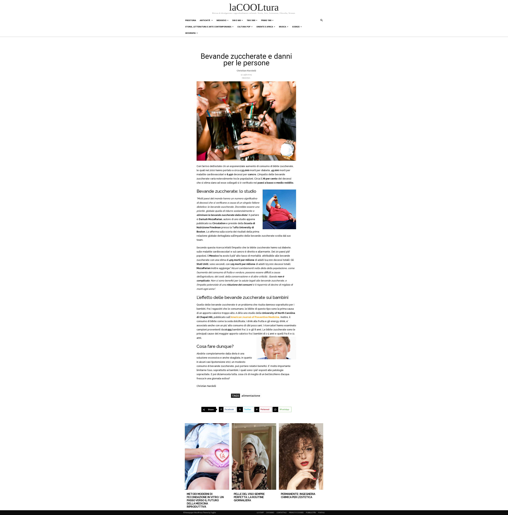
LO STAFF (260, 512)
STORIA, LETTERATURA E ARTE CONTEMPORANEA (208, 26)
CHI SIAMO (270, 512)
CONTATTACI (282, 512)
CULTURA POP (243, 26)
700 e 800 (251, 20)
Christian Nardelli (246, 70)
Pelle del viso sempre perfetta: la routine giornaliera (249, 497)
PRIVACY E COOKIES (296, 512)
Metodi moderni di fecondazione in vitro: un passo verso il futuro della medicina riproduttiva (205, 500)
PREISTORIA (190, 20)
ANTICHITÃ (205, 20)
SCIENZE (296, 26)
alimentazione (251, 395)
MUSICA (282, 26)
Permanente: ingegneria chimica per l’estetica (298, 495)
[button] (321, 20)
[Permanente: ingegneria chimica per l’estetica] (301, 456)
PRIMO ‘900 (266, 20)
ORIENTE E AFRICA (264, 26)
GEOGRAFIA (190, 33)
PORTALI (321, 512)
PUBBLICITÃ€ (311, 512)
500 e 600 (236, 20)
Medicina (246, 78)
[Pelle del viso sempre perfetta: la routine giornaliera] (254, 456)
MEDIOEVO (221, 20)
